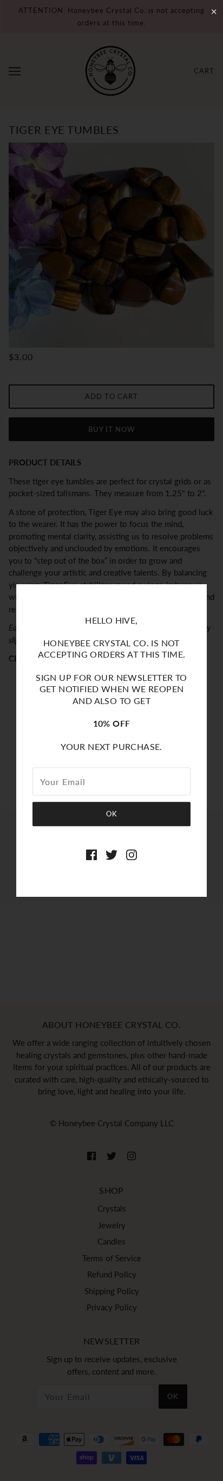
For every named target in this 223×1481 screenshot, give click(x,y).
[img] (91, 853)
